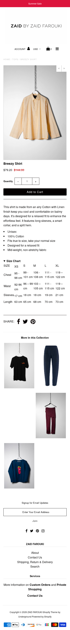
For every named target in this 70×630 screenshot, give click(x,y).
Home (6, 59)
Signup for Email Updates (35, 502)
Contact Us (35, 557)
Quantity (8, 181)
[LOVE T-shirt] (19, 387)
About (35, 553)
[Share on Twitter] (25, 322)
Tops (15, 59)
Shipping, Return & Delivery (35, 562)
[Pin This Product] (33, 322)
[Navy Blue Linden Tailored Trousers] (51, 387)
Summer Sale (35, 3)
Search (34, 566)
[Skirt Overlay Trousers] (51, 437)
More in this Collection (35, 337)
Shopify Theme (50, 612)
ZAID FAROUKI (34, 612)
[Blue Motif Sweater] (19, 487)
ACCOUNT (20, 48)
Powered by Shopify (42, 616)
